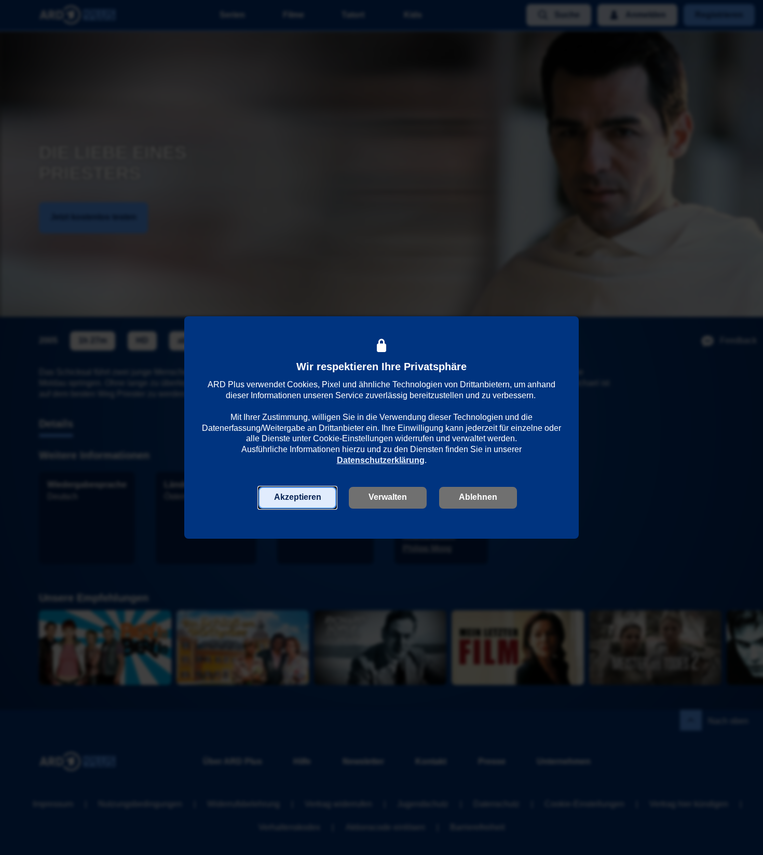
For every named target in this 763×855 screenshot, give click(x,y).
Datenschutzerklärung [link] (381, 460)
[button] (297, 498)
